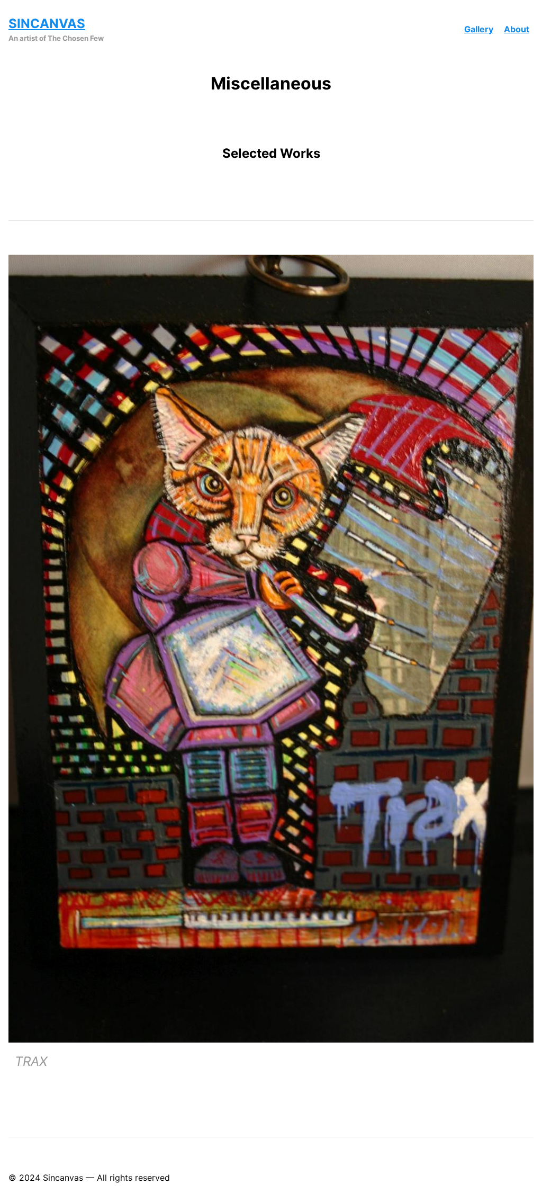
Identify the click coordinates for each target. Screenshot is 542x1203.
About (516, 29)
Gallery (478, 29)
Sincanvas (46, 23)
